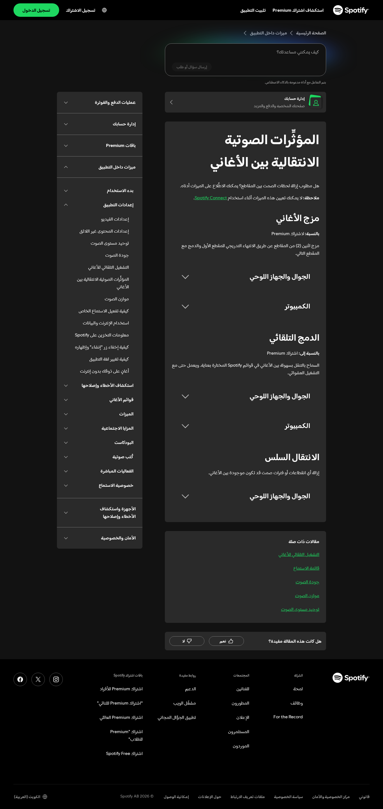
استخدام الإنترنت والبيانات (106, 323)
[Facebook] (20, 679)
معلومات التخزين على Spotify (102, 335)
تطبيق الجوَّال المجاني (177, 717)
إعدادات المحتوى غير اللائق (104, 231)
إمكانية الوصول (176, 796)
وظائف (296, 703)
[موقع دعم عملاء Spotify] (351, 10)
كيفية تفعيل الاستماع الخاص (104, 311)
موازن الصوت (307, 595)
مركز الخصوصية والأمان (331, 796)
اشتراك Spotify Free (124, 753)
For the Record (288, 717)
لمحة (298, 689)
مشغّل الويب (184, 703)
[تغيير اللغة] (104, 10)
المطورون (240, 703)
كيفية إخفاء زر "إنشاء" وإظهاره (102, 347)
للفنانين (242, 689)
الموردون (241, 746)
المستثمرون (238, 731)
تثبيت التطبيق (253, 10)
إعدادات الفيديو (115, 219)
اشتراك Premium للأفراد (121, 689)
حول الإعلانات (210, 796)
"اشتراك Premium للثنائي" (120, 703)
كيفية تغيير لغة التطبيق (109, 359)
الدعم (190, 689)
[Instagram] (56, 679)
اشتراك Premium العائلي (121, 717)
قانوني (364, 796)
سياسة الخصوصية (288, 796)
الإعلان (242, 717)
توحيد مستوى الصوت (300, 609)
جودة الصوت (307, 582)
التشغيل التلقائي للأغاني (298, 554)
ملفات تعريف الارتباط (247, 796)
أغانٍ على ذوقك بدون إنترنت (104, 371)
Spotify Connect (211, 198)
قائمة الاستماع (306, 568)
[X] (38, 679)
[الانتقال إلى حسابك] (173, 102)
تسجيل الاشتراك (80, 10)
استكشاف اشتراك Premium (298, 10)
